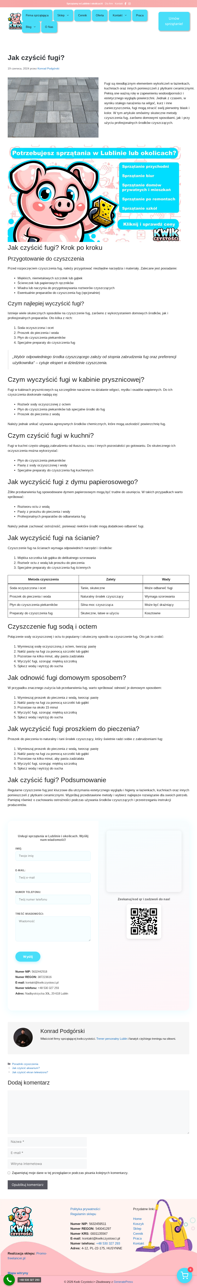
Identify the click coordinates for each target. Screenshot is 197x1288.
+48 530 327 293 (108, 1243)
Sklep (60, 15)
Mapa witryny (18, 1273)
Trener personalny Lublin (111, 1038)
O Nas (49, 26)
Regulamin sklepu (83, 1214)
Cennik (82, 15)
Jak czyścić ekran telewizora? (30, 1072)
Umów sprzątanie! (174, 21)
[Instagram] (129, 3)
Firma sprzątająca (37, 15)
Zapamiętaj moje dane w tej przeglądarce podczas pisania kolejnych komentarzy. (70, 1173)
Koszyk (138, 1224)
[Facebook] (125, 3)
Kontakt (119, 4)
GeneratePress (123, 1281)
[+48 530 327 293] (9, 1279)
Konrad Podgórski (62, 1031)
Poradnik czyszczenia (25, 1063)
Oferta (100, 15)
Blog (28, 26)
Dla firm (109, 4)
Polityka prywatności (85, 1209)
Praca (140, 15)
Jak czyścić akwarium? (26, 1068)
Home (137, 1219)
